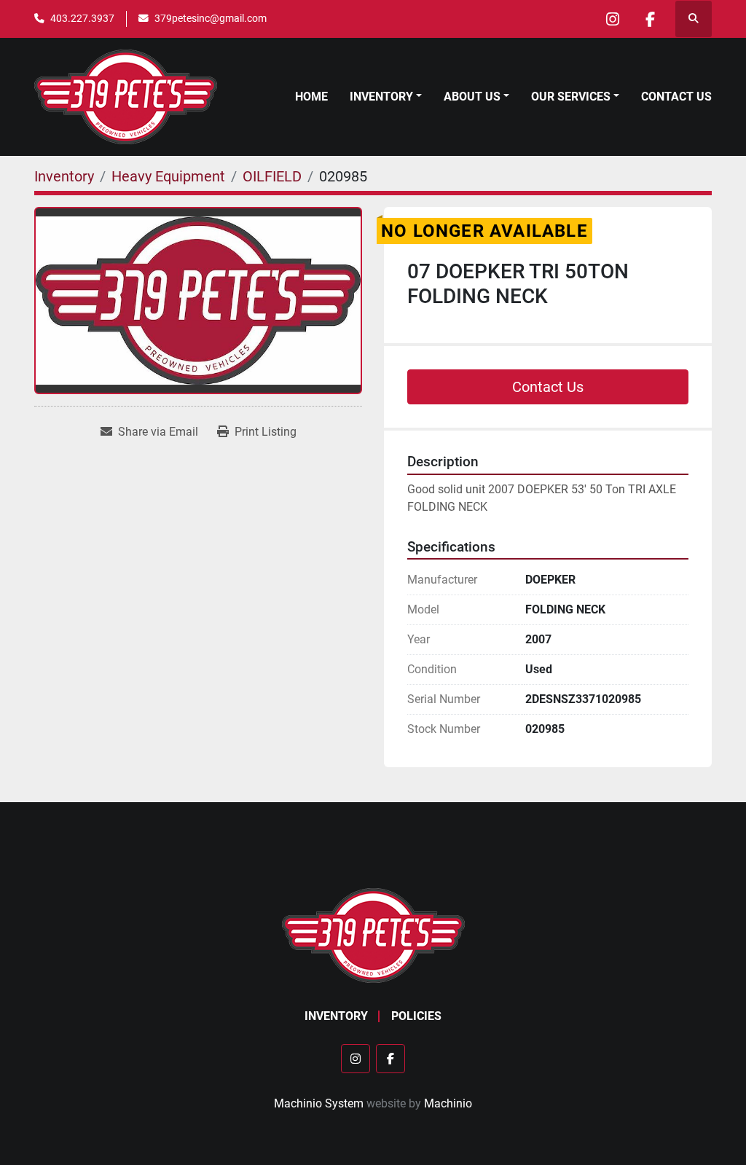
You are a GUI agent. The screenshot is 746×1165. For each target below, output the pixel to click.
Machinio (448, 1103)
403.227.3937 (82, 18)
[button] (386, 97)
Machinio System (319, 1103)
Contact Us (676, 96)
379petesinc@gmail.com (210, 18)
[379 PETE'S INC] (373, 934)
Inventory (381, 96)
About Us (472, 96)
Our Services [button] (570, 96)
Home (311, 96)
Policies (416, 1016)
